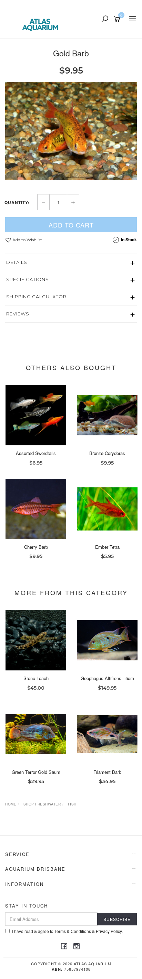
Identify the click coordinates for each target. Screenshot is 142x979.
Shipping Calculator (36, 296)
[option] (71, 131)
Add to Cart (71, 224)
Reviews (17, 313)
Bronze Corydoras (107, 453)
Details (16, 262)
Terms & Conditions (72, 931)
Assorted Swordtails (36, 453)
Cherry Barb (36, 547)
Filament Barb (107, 772)
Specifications (27, 279)
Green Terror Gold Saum (36, 772)
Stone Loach (36, 678)
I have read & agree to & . (67, 931)
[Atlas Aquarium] (42, 18)
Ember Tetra (107, 547)
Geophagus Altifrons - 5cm (107, 678)
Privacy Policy (109, 931)
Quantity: (17, 202)
